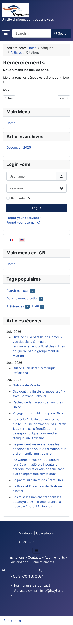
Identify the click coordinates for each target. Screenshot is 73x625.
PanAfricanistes (17, 290)
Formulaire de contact (32, 585)
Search (63, 33)
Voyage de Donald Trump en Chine (38, 413)
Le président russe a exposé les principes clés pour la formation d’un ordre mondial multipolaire (39, 448)
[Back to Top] (66, 618)
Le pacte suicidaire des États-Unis (38, 480)
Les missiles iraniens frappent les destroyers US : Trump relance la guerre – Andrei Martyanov (37, 501)
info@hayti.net (52, 590)
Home (10, 123)
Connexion (27, 542)
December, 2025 (18, 147)
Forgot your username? (23, 222)
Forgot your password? (23, 218)
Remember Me (21, 198)
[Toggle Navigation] (6, 33)
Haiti (35, 306)
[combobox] (31, 33)
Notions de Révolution (29, 385)
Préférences (15, 306)
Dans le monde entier (22, 298)
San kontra (12, 621)
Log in (36, 208)
